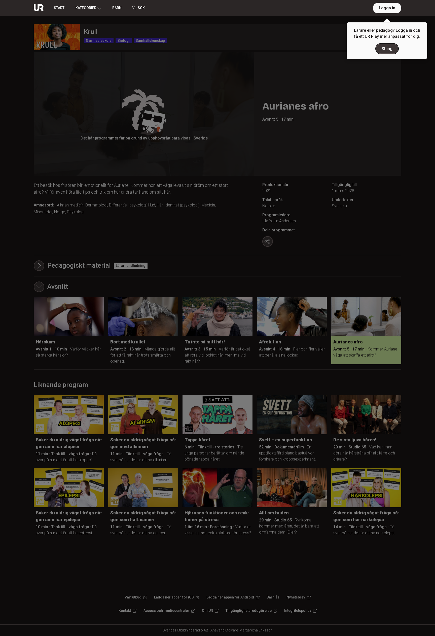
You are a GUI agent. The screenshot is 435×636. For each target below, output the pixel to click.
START (59, 8)
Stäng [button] (387, 48)
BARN (117, 8)
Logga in (387, 8)
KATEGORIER (86, 8)
